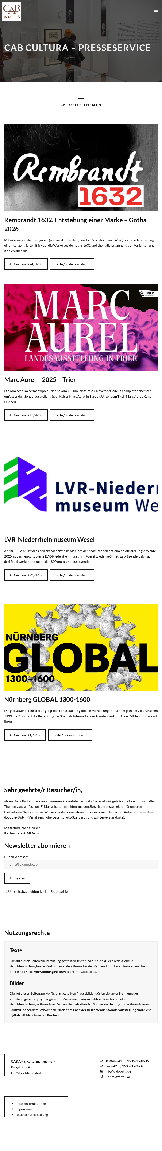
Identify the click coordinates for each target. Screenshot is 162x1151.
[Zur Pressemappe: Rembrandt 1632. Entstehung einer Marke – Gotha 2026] (81, 167)
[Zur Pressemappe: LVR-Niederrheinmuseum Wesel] (81, 487)
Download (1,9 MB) (26, 735)
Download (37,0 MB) (27, 415)
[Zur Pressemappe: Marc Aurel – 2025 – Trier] (81, 327)
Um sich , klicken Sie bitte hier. (38, 891)
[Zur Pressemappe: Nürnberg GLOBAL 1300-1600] (81, 647)
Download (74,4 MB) (27, 264)
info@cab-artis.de (87, 972)
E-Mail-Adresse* (16, 857)
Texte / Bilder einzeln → (72, 264)
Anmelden (17, 878)
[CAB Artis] (11, 11)
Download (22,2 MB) (27, 575)
